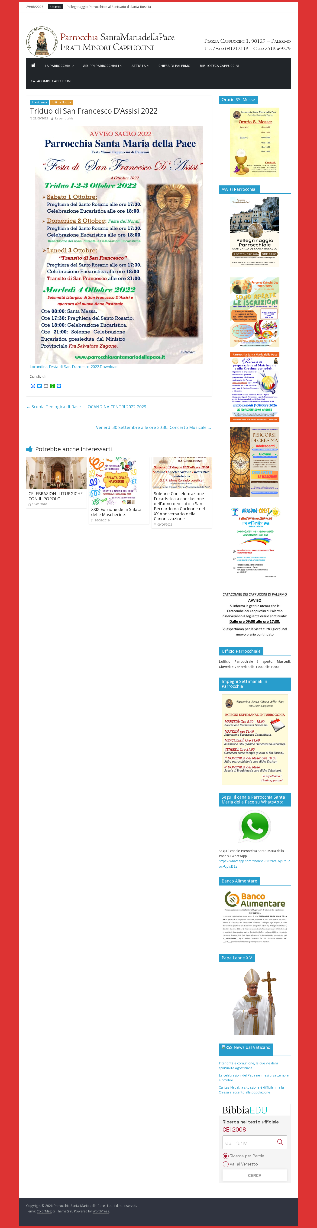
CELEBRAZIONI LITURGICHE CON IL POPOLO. (56, 496)
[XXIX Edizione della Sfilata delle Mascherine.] (112, 459)
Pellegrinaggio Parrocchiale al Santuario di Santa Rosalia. (109, 6)
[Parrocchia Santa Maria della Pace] (158, 28)
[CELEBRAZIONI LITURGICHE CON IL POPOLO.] (56, 459)
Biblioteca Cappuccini (219, 65)
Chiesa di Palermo (174, 65)
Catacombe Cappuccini (51, 81)
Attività (139, 65)
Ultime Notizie (61, 102)
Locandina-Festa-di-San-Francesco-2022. (65, 366)
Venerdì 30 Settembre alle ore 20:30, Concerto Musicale (154, 427)
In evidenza (39, 102)
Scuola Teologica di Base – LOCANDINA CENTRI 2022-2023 (86, 406)
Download (108, 366)
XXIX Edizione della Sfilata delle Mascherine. (116, 512)
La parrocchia (64, 118)
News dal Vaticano (252, 1047)
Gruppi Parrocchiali (101, 65)
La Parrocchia (57, 65)
